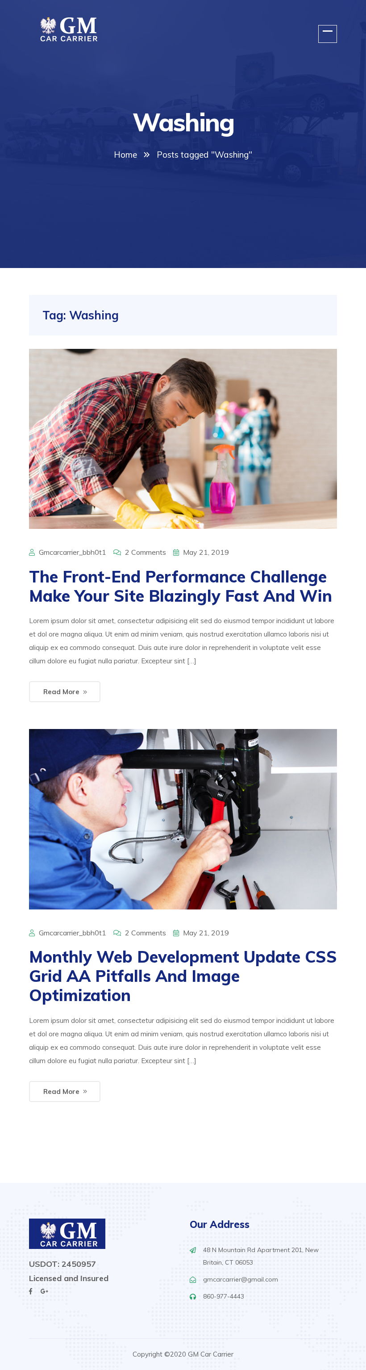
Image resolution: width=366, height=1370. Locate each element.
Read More (61, 691)
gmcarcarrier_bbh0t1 (72, 552)
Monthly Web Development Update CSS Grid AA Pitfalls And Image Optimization (183, 976)
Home (125, 154)
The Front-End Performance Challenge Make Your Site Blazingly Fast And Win (180, 586)
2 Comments (145, 552)
